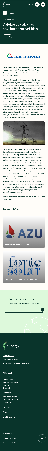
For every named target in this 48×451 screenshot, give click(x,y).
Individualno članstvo (10, 397)
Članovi (7, 36)
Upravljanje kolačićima (10, 443)
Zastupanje (7, 388)
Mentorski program (9, 377)
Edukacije (6, 385)
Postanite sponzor (9, 402)
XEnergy (7, 434)
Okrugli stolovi (8, 379)
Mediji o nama (9, 417)
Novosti (6, 407)
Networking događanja (10, 382)
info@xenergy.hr (8, 355)
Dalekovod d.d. (27, 67)
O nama (6, 412)
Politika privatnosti (9, 438)
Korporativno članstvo (10, 399)
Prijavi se (42, 310)
